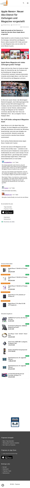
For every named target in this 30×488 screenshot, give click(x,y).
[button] (3, 485)
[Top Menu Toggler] (27, 3)
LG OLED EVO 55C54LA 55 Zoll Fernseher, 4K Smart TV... (16, 374)
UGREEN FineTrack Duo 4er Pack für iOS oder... (17, 318)
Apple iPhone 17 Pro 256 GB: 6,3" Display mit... (16, 295)
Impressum (7, 217)
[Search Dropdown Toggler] (23, 3)
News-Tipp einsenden (8, 441)
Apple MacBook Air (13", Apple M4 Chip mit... (17, 366)
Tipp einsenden (8, 207)
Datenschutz (7, 219)
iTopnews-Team (8, 209)
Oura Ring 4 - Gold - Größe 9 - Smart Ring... (17, 334)
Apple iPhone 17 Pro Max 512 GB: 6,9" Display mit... (16, 304)
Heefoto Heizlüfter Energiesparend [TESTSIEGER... (17, 350)
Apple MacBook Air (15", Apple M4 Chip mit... (17, 358)
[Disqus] (15, 179)
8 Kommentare (25, 27)
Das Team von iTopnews (9, 445)
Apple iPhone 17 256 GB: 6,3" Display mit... (17, 269)
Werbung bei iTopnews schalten (11, 443)
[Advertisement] (15, 243)
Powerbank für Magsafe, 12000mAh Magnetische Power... (17, 326)
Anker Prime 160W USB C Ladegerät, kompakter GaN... (18, 342)
